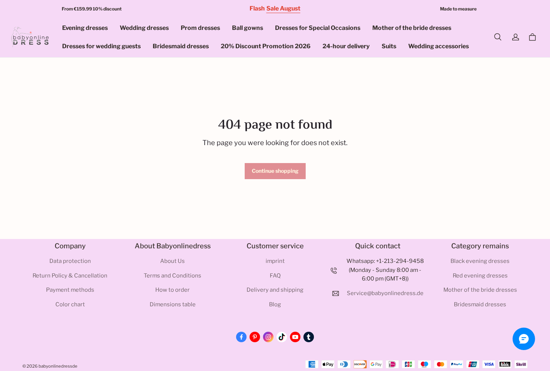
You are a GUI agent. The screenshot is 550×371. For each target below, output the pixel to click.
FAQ (275, 275)
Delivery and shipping (275, 289)
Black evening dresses (480, 261)
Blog (275, 304)
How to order (172, 289)
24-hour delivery (346, 46)
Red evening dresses (480, 275)
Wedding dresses (144, 27)
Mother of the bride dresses (411, 27)
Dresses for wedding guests (101, 46)
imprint (275, 261)
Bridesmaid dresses (181, 46)
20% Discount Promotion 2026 (266, 46)
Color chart (70, 304)
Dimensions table (173, 304)
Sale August (283, 8)
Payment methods (70, 289)
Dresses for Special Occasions (317, 27)
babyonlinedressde (58, 366)
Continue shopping (275, 171)
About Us (172, 261)
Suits (389, 46)
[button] (497, 37)
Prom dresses (200, 27)
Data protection (70, 261)
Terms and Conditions (172, 275)
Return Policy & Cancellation (70, 275)
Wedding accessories (438, 46)
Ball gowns (247, 27)
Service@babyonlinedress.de (385, 293)
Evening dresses (85, 27)
